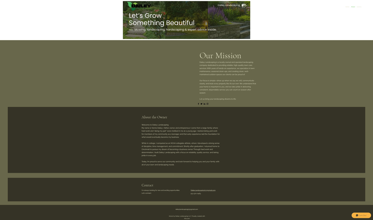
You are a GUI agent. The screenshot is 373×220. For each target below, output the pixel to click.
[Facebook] (198, 104)
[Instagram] (207, 104)
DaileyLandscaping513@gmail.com (203, 190)
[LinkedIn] (204, 104)
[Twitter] (201, 104)
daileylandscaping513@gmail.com (187, 209)
